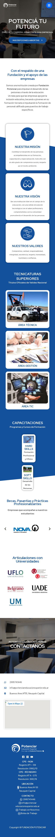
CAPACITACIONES (27, 423)
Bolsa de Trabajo (29, 813)
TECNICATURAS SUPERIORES (27, 276)
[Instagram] (27, 757)
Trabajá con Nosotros (29, 809)
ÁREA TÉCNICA (27, 325)
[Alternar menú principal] (49, 5)
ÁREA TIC (27, 406)
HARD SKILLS (28, 447)
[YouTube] (31, 757)
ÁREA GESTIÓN (27, 365)
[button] (5, 528)
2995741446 (29, 799)
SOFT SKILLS (27, 476)
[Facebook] (23, 757)
